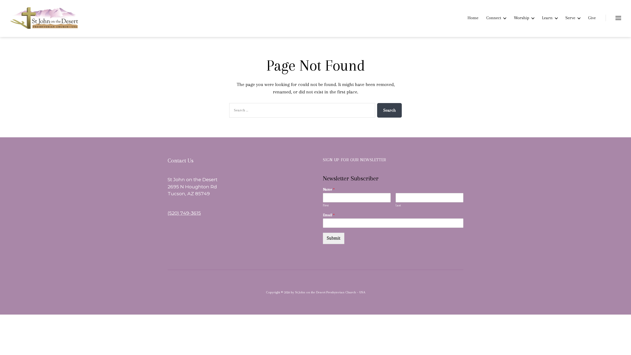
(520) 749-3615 (184, 213)
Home (473, 17)
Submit (333, 238)
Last (398, 205)
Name (329, 189)
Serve (570, 17)
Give (592, 17)
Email (329, 215)
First (326, 205)
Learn (547, 17)
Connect (493, 17)
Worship (521, 17)
